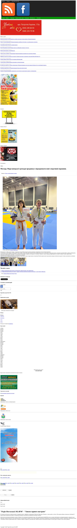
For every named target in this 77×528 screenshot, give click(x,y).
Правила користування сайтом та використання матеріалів (11, 521)
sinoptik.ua (11, 323)
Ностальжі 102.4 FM (15, 1)
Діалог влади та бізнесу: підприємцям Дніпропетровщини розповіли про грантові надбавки (18, 53)
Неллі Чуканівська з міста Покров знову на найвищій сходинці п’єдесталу (14, 47)
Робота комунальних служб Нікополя (7, 50)
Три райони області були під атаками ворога (8, 44)
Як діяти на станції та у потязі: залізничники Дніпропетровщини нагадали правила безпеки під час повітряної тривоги (23, 65)
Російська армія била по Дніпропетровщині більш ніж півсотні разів (13, 68)
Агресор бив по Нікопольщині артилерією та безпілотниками (12, 62)
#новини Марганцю (8, 273)
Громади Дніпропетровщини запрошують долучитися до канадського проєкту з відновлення (18, 70)
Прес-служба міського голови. (11, 173)
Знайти (10, 490)
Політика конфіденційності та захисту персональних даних (11, 523)
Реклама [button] (8, 1)
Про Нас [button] (3, 1)
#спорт (13, 273)
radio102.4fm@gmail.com (5, 507)
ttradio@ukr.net (8, 504)
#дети (15, 273)
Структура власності (4, 525)
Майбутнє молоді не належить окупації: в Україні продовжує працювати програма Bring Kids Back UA (20, 56)
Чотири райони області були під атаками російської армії (11, 59)
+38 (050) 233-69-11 (6, 502)
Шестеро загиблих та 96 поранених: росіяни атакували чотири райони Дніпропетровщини (17, 39)
